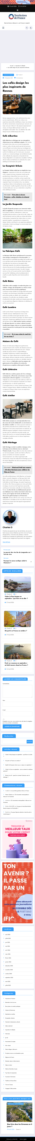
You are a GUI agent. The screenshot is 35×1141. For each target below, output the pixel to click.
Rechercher (9, 736)
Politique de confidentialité (11, 1139)
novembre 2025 (9, 970)
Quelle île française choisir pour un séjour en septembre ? (18, 765)
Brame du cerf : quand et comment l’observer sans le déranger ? (16, 776)
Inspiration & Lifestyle (8, 74)
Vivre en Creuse (9, 1084)
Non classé (7, 1045)
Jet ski (6, 1037)
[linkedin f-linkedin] (17, 10)
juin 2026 (7, 942)
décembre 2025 (9, 966)
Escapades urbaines (10, 1018)
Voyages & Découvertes (10, 1088)
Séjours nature (8, 1065)
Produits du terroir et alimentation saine (14, 1053)
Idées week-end (8, 1026)
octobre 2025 (8, 973)
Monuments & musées (10, 1041)
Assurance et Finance (10, 998)
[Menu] (3, 28)
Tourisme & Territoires (10, 1077)
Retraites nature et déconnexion (12, 1061)
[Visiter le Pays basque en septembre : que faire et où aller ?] (17, 584)
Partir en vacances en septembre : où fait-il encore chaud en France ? (16, 664)
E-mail (4, 710)
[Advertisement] (17, 46)
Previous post (7, 549)
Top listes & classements (11, 1073)
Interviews (7, 1034)
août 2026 (7, 934)
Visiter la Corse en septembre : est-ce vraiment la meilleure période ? (17, 770)
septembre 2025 (9, 977)
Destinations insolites (10, 1014)
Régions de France (9, 1057)
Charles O (20, 74)
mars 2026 (7, 954)
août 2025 (7, 981)
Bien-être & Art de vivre (10, 1002)
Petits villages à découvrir (11, 1049)
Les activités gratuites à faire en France (20, 791)
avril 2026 (7, 950)
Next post (6, 558)
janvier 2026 (8, 962)
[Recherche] (27, 27)
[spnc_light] (31, 28)
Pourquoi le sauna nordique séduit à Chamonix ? (15, 562)
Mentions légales (23, 1139)
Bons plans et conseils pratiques (12, 1006)
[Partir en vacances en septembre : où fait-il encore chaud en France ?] (17, 651)
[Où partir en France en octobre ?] (17, 619)
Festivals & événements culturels (12, 1022)
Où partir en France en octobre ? (16, 631)
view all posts (6, 542)
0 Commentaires (19, 78)
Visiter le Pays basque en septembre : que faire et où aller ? (16, 597)
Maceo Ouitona (8, 794)
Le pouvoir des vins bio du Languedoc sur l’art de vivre (17, 553)
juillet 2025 (8, 985)
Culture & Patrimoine (10, 1010)
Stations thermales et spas (11, 1069)
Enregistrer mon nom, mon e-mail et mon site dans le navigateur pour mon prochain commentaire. (17, 722)
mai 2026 (7, 946)
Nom (4, 700)
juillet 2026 (8, 938)
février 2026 (8, 958)
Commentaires (6, 683)
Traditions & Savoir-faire (10, 1080)
